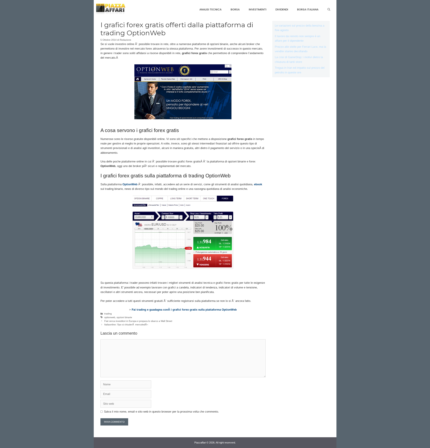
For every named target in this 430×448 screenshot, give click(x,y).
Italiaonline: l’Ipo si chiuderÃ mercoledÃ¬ (126, 324)
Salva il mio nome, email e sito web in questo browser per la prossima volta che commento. (161, 411)
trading (108, 313)
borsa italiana (307, 9)
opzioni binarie (124, 317)
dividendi (281, 9)
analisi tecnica (210, 9)
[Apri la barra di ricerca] (329, 9)
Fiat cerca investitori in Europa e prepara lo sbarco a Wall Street (138, 321)
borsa (235, 9)
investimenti (257, 9)
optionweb (109, 317)
